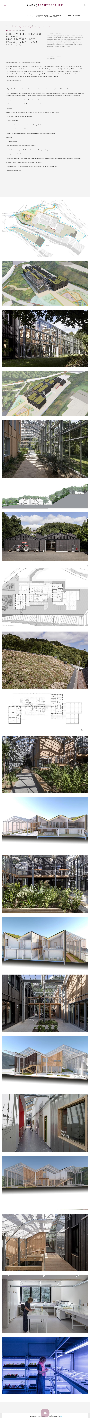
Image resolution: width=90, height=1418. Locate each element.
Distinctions (51, 17)
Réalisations (42, 15)
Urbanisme (12, 15)
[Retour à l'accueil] (45, 6)
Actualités (26, 15)
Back (45, 1413)
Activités (35, 25)
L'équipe (36, 17)
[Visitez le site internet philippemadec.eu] (56, 1416)
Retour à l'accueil (11, 25)
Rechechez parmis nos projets (85, 5)
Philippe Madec (73, 15)
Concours (57, 15)
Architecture (25, 25)
